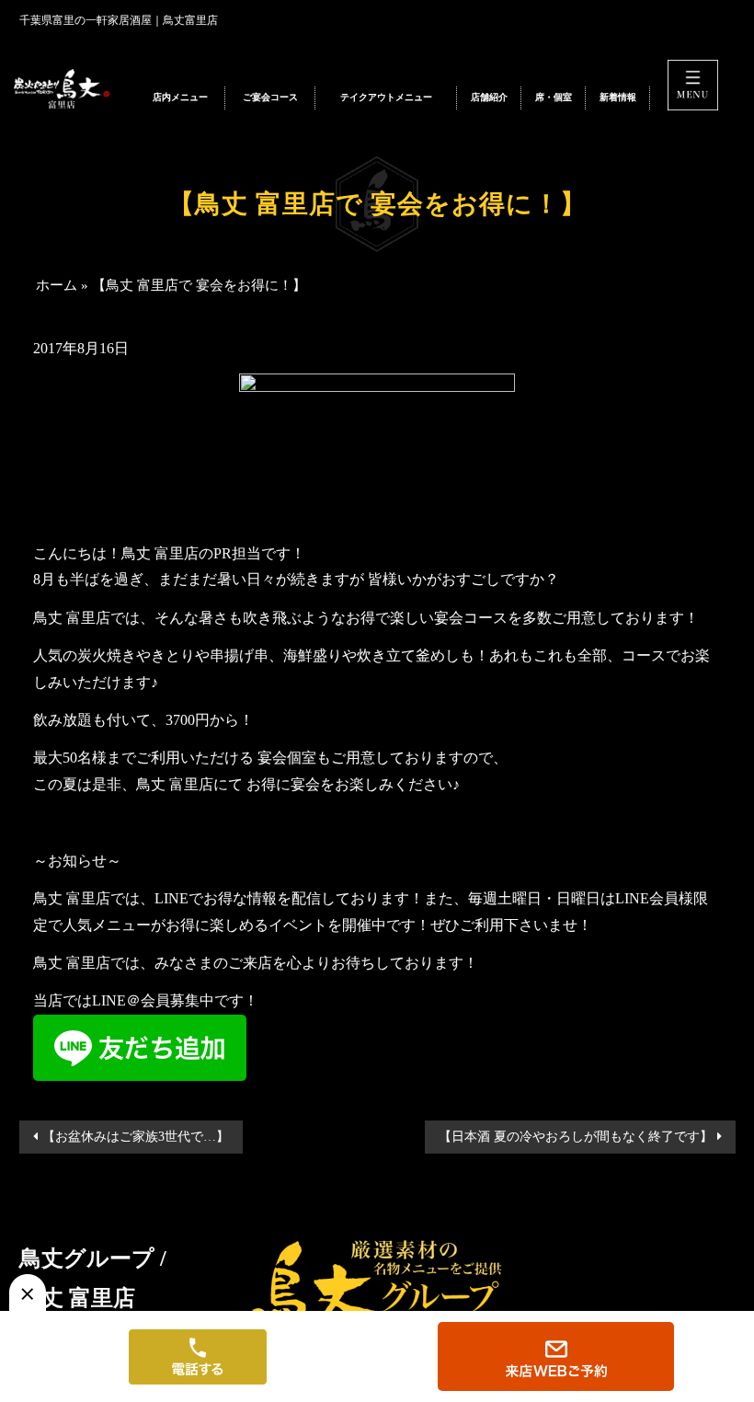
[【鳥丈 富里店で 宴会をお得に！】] (68, 90)
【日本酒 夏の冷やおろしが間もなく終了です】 (576, 1136)
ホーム (56, 285)
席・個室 (553, 97)
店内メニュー (180, 97)
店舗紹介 (489, 97)
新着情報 (618, 97)
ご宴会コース (270, 97)
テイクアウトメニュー (386, 97)
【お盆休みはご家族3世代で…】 (135, 1136)
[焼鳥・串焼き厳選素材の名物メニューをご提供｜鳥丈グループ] (377, 1281)
